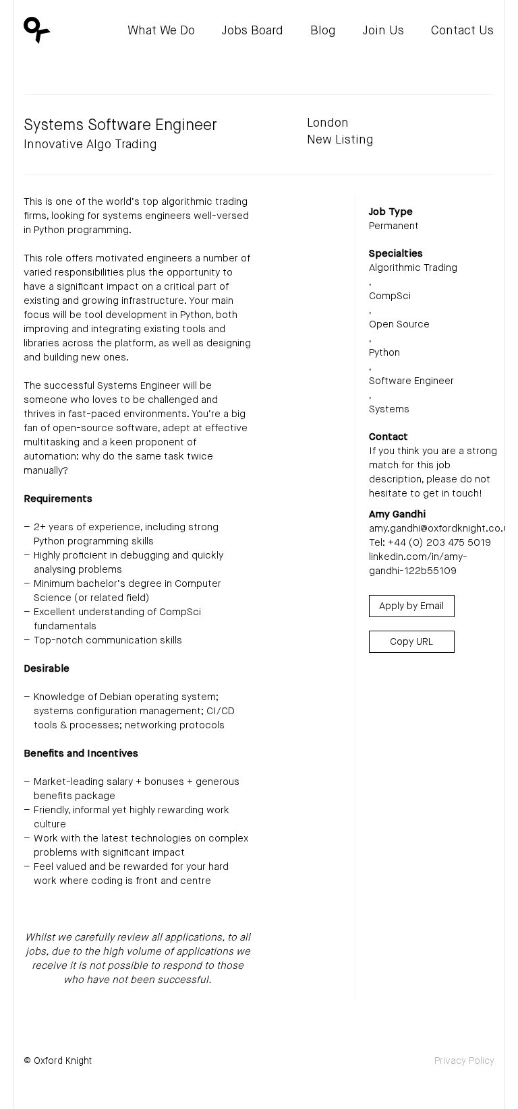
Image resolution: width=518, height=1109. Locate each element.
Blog (323, 31)
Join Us (383, 31)
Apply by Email (411, 606)
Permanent (394, 226)
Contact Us (462, 31)
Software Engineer (411, 381)
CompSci (390, 296)
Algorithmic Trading (413, 268)
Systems (389, 409)
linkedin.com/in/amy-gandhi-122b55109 (418, 564)
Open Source (399, 324)
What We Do (161, 31)
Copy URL (411, 642)
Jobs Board (252, 31)
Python (384, 353)
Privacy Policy (464, 1061)
